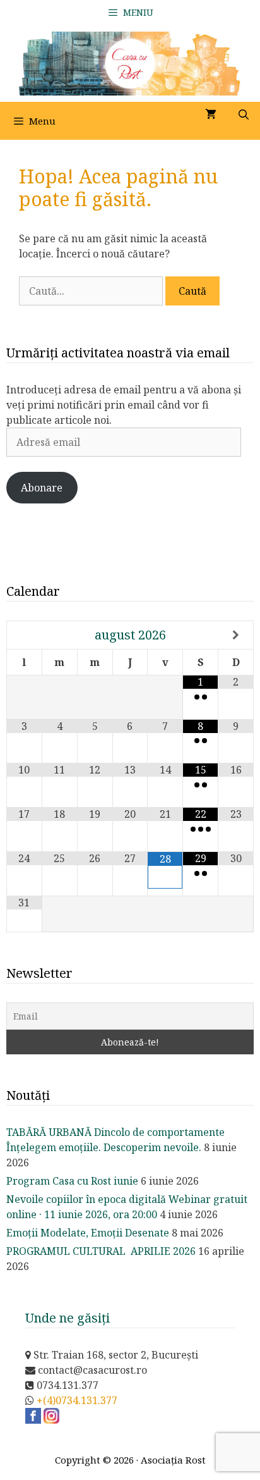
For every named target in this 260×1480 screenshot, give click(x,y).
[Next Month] (235, 635)
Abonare (41, 488)
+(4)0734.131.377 (77, 1400)
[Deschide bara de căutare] (243, 114)
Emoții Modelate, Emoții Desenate (87, 1233)
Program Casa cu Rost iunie (72, 1181)
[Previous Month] (24, 635)
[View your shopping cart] (211, 114)
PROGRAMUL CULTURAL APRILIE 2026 (101, 1251)
